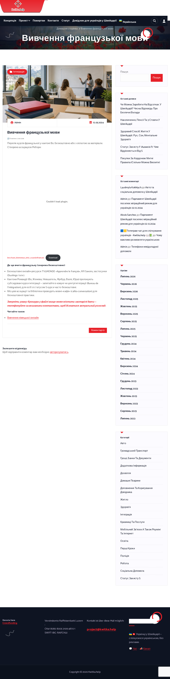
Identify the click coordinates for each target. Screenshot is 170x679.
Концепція (10, 21)
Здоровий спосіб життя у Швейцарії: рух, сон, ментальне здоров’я (138, 136)
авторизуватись (59, 352)
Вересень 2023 (129, 404)
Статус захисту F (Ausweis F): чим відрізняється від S (139, 149)
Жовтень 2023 (128, 396)
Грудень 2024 (128, 344)
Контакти (53, 21)
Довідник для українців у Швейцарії (94, 21)
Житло (124, 500)
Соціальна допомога (132, 571)
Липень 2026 (127, 277)
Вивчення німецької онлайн (23, 318)
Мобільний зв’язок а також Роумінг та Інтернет (140, 532)
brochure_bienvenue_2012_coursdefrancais (25, 257)
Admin (123, 199)
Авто (123, 443)
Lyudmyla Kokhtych (130, 188)
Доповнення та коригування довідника (136, 490)
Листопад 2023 (129, 389)
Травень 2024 (128, 351)
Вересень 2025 (129, 314)
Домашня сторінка (67, 29)
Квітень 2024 (127, 359)
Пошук (124, 72)
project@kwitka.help (101, 629)
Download (53, 257)
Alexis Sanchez (128, 215)
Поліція (124, 556)
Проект (23, 21)
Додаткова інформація (133, 466)
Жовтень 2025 (128, 307)
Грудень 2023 (128, 381)
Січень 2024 (127, 374)
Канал (146, 649)
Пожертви (39, 21)
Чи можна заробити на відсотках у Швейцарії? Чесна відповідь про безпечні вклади (140, 109)
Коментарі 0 (98, 330)
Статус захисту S (130, 578)
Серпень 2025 (128, 321)
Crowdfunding (9, 623)
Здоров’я (125, 507)
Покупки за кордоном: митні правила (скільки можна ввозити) (140, 160)
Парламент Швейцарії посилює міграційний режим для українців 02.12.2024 (138, 203)
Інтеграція (19, 72)
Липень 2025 (127, 329)
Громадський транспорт (134, 451)
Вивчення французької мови (97, 29)
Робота (124, 564)
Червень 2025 (128, 336)
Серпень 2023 (128, 411)
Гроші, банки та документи (135, 458)
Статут (66, 21)
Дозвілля (125, 473)
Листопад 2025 (129, 299)
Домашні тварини (130, 481)
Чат (135, 649)
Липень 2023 (127, 419)
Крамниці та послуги (132, 522)
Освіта (124, 541)
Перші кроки (127, 549)
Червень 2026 (128, 284)
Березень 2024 (129, 366)
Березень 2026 (129, 292)
